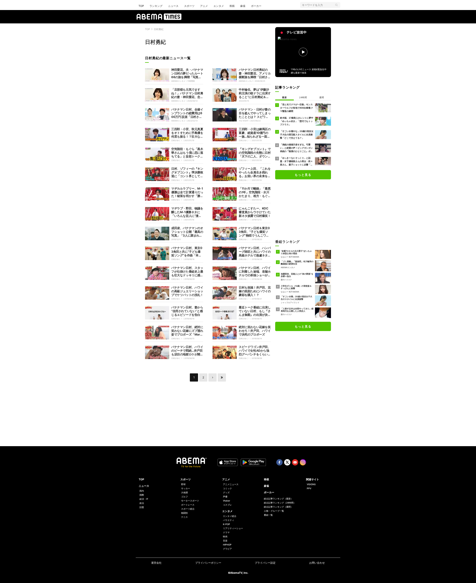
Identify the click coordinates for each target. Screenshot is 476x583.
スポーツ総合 (187, 508)
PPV (309, 488)
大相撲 (184, 492)
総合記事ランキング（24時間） (280, 502)
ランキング (156, 5)
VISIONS (311, 484)
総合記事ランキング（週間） (278, 506)
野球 (183, 484)
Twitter (287, 462)
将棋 (232, 5)
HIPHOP (227, 544)
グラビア (227, 548)
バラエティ (228, 520)
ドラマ (226, 532)
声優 (225, 496)
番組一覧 (268, 515)
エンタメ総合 (229, 516)
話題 (141, 507)
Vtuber (226, 500)
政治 (141, 503)
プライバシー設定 (265, 562)
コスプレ (227, 504)
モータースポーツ (190, 500)
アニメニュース (231, 484)
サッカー (185, 488)
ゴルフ (184, 496)
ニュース (173, 5)
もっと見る (303, 175)
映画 (225, 536)
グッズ (226, 492)
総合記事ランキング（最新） (278, 498)
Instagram (303, 462)
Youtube (295, 462)
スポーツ (189, 5)
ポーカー (256, 5)
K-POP (226, 524)
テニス (184, 517)
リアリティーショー (233, 528)
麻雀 (242, 5)
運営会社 (156, 562)
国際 (141, 495)
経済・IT (143, 499)
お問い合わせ (317, 562)
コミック (227, 488)
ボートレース (187, 504)
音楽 (225, 540)
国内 (141, 490)
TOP (141, 5)
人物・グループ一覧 (274, 510)
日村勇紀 (158, 29)
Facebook (279, 462)
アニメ (204, 5)
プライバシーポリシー (208, 562)
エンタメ (218, 5)
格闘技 (184, 513)
